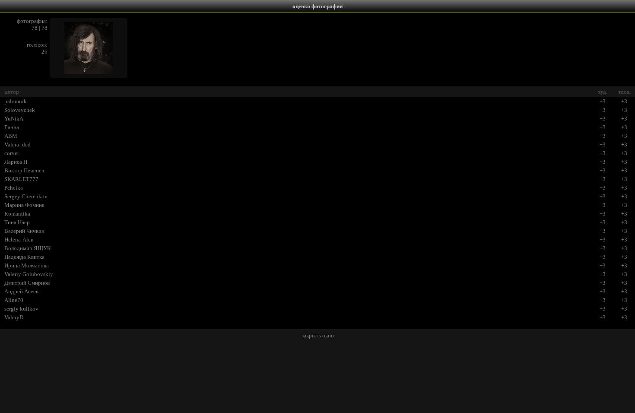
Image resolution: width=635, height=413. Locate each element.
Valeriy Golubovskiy (28, 274)
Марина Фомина (24, 205)
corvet (11, 153)
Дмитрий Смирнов (27, 283)
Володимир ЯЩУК (27, 248)
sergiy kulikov (21, 308)
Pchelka (13, 187)
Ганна (11, 127)
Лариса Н (15, 162)
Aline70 (13, 300)
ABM (10, 136)
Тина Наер (17, 222)
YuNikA (13, 118)
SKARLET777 (21, 179)
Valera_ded (17, 144)
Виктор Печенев (24, 170)
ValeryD (13, 317)
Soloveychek (19, 110)
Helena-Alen (19, 239)
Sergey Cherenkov (26, 196)
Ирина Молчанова (26, 265)
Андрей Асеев (21, 291)
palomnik (15, 101)
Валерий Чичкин (24, 231)
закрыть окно (318, 335)
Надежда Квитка (24, 257)
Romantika (17, 213)
